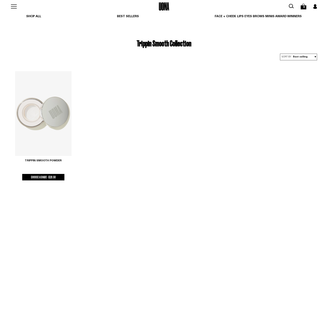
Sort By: (287, 57)
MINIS (269, 16)
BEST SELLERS (128, 16)
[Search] (291, 6)
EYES (248, 16)
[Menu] (14, 6)
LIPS (240, 16)
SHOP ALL (33, 16)
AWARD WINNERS (288, 16)
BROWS (258, 16)
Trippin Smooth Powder (43, 160)
